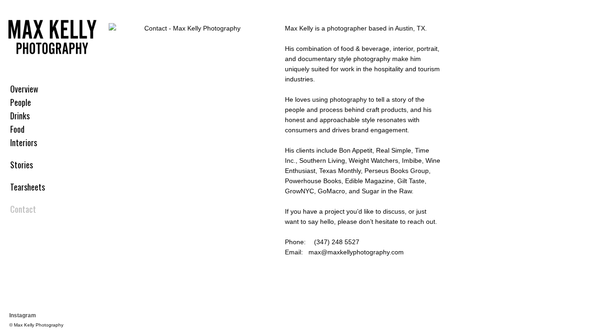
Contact (23, 209)
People (20, 102)
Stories (21, 164)
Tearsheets (27, 186)
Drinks (20, 115)
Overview (24, 88)
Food (17, 129)
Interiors (23, 142)
